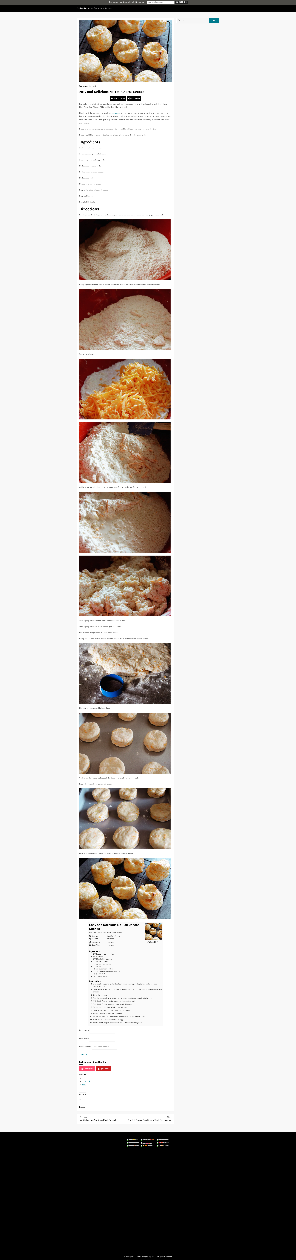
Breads (82, 1107)
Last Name (84, 1038)
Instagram (115, 113)
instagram (89, 1069)
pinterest (105, 1069)
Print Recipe (135, 98)
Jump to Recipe (119, 98)
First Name (84, 1030)
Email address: (85, 1047)
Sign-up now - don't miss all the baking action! (126, 2)
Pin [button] (157, 942)
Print (152, 942)
